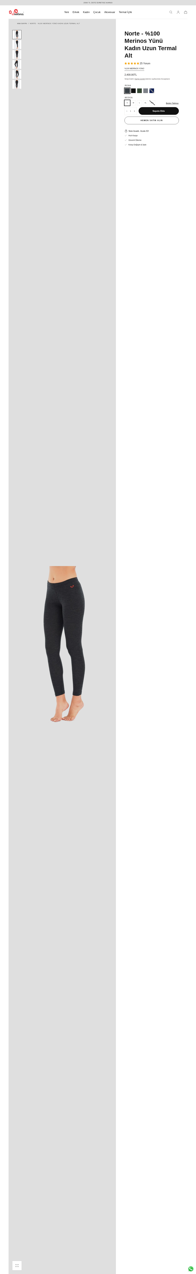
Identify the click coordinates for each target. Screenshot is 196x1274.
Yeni (66, 12)
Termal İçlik (125, 12)
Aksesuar (109, 12)
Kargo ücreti (140, 79)
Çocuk (97, 12)
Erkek (76, 12)
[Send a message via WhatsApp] (190, 1268)
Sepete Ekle (159, 111)
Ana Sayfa (22, 23)
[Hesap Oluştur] (178, 12)
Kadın (86, 12)
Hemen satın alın (152, 120)
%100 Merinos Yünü (134, 68)
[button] (171, 12)
